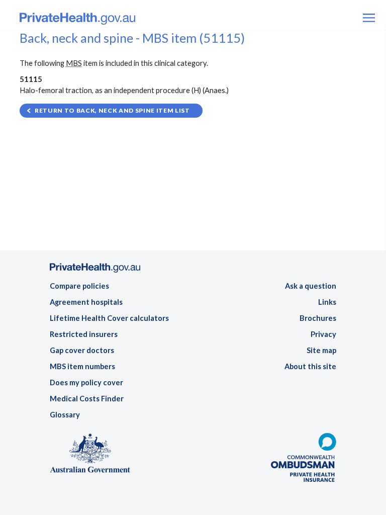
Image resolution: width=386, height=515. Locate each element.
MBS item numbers (82, 366)
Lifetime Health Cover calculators (109, 318)
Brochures (318, 318)
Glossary (65, 414)
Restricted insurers (84, 334)
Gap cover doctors (82, 350)
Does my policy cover (86, 382)
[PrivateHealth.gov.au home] (95, 271)
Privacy (323, 334)
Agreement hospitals (86, 302)
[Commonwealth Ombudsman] (303, 460)
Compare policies (79, 286)
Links (327, 302)
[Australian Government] (90, 456)
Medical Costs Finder (87, 398)
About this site (310, 366)
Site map (321, 350)
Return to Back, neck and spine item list (112, 110)
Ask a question (310, 286)
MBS (74, 63)
